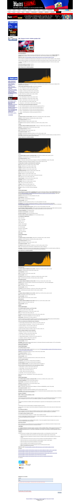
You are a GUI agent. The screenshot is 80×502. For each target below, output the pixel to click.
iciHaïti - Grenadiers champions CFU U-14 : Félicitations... (11, 84)
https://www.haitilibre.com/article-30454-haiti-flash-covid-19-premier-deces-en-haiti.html (32, 454)
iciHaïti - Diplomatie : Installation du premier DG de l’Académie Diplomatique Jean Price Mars (12, 92)
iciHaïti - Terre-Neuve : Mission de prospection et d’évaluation (12, 87)
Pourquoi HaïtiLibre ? (29, 498)
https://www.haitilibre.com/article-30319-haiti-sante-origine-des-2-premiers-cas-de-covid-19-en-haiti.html (38, 193)
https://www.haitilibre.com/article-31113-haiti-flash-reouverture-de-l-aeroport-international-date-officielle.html (35, 451)
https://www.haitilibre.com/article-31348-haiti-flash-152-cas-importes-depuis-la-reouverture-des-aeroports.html (35, 204)
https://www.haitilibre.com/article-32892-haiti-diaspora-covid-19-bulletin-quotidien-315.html (39, 57)
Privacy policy (49, 498)
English (52, 498)
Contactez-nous (36, 498)
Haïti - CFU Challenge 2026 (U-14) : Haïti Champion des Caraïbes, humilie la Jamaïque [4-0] (12, 110)
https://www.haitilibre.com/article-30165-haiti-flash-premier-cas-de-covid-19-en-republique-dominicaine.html (35, 456)
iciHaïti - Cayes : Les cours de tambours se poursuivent (12, 90)
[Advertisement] (12, 59)
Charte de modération (42, 498)
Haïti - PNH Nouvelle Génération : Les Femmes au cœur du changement (12, 107)
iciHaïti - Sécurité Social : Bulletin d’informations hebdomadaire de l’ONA (12, 82)
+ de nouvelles (10, 95)
